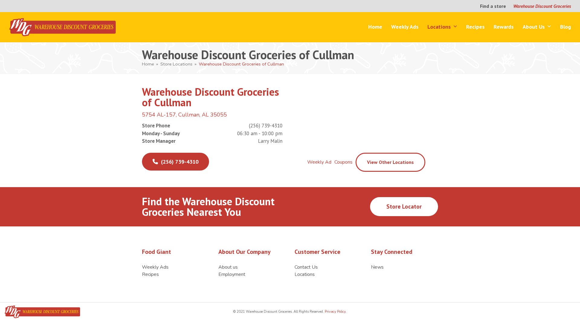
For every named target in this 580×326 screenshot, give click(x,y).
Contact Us (306, 267)
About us (228, 267)
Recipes (150, 274)
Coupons (343, 162)
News (377, 267)
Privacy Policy (335, 311)
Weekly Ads (155, 267)
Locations (305, 274)
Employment (231, 274)
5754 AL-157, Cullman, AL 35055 (184, 114)
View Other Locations (390, 162)
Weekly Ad (319, 162)
